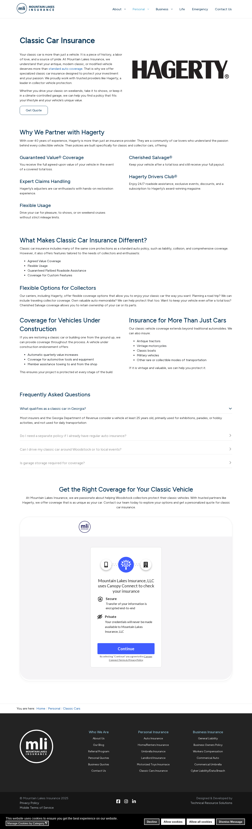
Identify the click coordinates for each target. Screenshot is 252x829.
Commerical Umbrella (208, 764)
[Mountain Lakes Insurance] (40, 8)
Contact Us (98, 770)
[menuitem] (119, 9)
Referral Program (98, 751)
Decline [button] (152, 821)
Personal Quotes (98, 758)
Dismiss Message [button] (230, 821)
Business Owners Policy (208, 745)
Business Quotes (98, 764)
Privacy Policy (29, 803)
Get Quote (34, 110)
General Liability (208, 738)
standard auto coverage (65, 69)
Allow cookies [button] (173, 821)
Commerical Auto (208, 758)
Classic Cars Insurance (153, 770)
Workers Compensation (208, 751)
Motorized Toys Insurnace (153, 764)
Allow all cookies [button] (200, 821)
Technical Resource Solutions (211, 803)
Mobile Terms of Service (37, 807)
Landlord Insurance (153, 758)
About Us (99, 738)
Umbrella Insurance (153, 751)
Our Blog (98, 745)
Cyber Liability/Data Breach (208, 770)
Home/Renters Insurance (153, 745)
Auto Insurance (153, 738)
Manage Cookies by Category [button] (27, 823)
